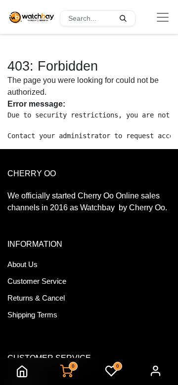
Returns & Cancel (36, 298)
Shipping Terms (32, 314)
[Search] (123, 18)
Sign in (155, 371)
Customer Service (36, 281)
